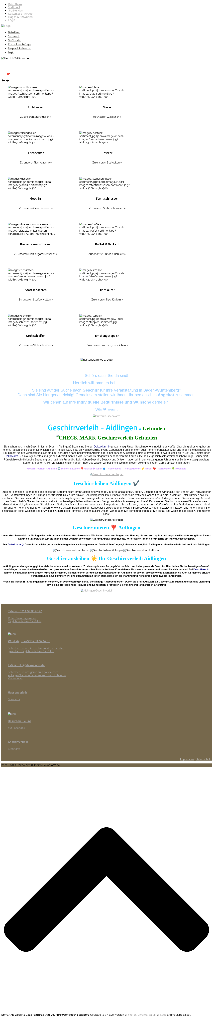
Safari (152, 1014)
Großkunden (15, 10)
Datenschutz (204, 759)
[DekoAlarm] (6, 25)
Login (11, 20)
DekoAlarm (15, 4)
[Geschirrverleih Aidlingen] (106, 474)
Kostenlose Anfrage (20, 13)
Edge (163, 1014)
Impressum (187, 759)
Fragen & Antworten (20, 16)
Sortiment (14, 7)
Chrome (142, 1014)
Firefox (132, 1014)
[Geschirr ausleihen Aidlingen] (106, 596)
